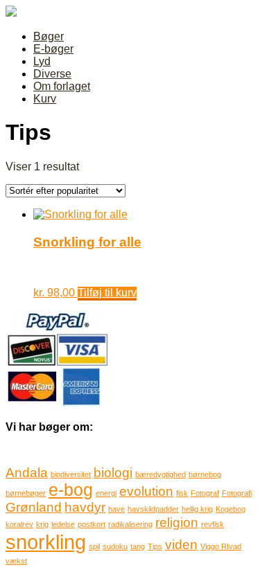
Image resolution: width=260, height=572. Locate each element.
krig (42, 524)
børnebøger (26, 493)
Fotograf (205, 493)
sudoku (115, 546)
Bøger (48, 36)
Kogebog (230, 509)
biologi (113, 472)
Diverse (52, 74)
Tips (155, 546)
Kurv (44, 99)
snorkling (46, 541)
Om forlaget (61, 86)
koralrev (19, 524)
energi (106, 493)
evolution (146, 491)
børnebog (205, 474)
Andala (27, 472)
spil (94, 546)
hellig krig (197, 509)
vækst (16, 561)
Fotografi (237, 493)
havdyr (84, 507)
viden (181, 544)
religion (176, 522)
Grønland (34, 507)
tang (137, 546)
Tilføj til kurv (107, 292)
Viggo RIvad (220, 546)
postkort (91, 524)
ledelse (63, 524)
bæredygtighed (160, 474)
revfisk (212, 524)
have (116, 509)
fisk (182, 493)
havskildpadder (153, 509)
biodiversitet (71, 474)
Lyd (42, 61)
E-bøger (53, 49)
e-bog (71, 490)
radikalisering (130, 524)
